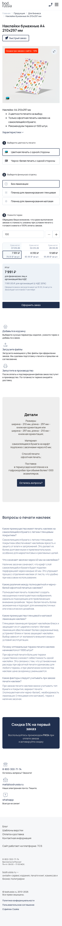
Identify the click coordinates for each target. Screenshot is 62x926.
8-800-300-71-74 (12, 769)
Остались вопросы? (31, 483)
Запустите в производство (17, 370)
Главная (6, 13)
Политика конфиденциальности (18, 900)
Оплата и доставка (13, 834)
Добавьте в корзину (14, 331)
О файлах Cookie (10, 909)
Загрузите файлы (12, 349)
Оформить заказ (31, 305)
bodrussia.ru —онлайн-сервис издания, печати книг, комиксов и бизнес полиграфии (30, 875)
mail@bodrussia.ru (13, 784)
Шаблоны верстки (12, 830)
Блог (5, 826)
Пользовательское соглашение (18, 904)
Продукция (19, 13)
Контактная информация (16, 838)
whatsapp (8, 799)
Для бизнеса (34, 13)
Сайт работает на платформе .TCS (22, 846)
